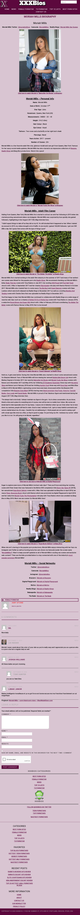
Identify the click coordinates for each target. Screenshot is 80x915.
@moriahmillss (44, 574)
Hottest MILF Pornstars (19, 859)
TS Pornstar (41, 9)
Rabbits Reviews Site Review (19, 872)
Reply (76, 626)
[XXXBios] (32, 3)
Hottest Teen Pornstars (19, 853)
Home (7, 9)
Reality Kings (6, 151)
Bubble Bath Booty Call (60, 377)
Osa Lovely (11, 393)
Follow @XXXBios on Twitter (39, 807)
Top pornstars (39, 813)
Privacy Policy (19, 906)
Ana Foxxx (58, 391)
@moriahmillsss (24, 27)
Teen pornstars (39, 811)
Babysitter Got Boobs (41, 380)
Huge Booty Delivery (20, 490)
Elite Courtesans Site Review (19, 877)
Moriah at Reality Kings (45, 589)
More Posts (16, 606)
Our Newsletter (19, 903)
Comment (6, 714)
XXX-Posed (55, 283)
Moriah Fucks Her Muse (59, 380)
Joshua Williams (16, 659)
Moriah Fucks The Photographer (25, 496)
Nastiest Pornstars (39, 817)
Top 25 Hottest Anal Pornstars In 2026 (19, 884)
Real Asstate (45, 286)
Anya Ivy (66, 391)
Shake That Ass (11, 283)
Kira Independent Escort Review (19, 880)
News (14, 9)
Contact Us (41, 12)
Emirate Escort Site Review (19, 875)
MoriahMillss (44, 27)
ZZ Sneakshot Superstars (51, 383)
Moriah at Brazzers (44, 578)
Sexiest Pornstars (19, 856)
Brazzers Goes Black (21, 391)
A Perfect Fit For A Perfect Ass (38, 300)
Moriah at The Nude (44, 596)
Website (5, 744)
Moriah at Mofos (43, 585)
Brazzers (73, 148)
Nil (9, 628)
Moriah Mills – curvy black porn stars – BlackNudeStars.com (31, 700)
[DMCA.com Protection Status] (39, 795)
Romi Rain (64, 385)
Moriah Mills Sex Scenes (69, 27)
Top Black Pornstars (19, 850)
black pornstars (49, 391)
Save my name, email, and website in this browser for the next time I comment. (37, 753)
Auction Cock (44, 385)
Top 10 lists (55, 9)
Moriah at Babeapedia (45, 592)
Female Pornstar (26, 9)
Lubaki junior (15, 689)
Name (4, 731)
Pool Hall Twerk (68, 283)
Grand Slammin (56, 288)
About (19, 898)
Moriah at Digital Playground (47, 582)
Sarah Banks (22, 393)
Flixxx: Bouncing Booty (14, 493)
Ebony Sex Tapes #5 (63, 488)
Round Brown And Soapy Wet (20, 302)
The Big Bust (43, 288)
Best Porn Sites (70, 9)
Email (5, 737)
